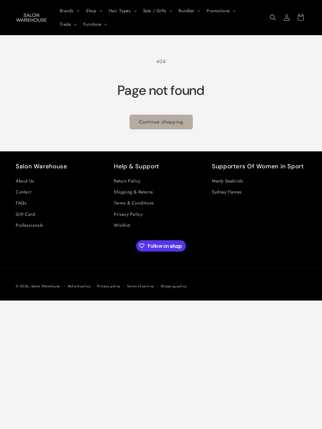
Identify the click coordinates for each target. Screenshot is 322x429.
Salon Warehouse (46, 286)
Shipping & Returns (133, 192)
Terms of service (140, 286)
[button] (69, 10)
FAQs (21, 203)
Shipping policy (174, 286)
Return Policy (127, 181)
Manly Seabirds (227, 181)
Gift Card (25, 214)
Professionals (29, 225)
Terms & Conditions (134, 203)
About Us (25, 181)
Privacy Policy (128, 214)
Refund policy (79, 286)
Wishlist (122, 225)
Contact (23, 192)
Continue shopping (161, 121)
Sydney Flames (227, 192)
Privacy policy (108, 286)
